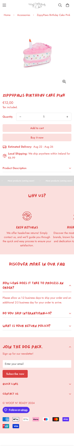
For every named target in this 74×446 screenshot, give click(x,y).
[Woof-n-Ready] (37, 5)
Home (7, 15)
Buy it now (37, 138)
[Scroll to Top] (67, 427)
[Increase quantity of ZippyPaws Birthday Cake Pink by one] (67, 117)
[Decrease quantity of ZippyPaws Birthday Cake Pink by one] (20, 117)
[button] (67, 5)
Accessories (23, 15)
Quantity (8, 117)
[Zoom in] (64, 81)
